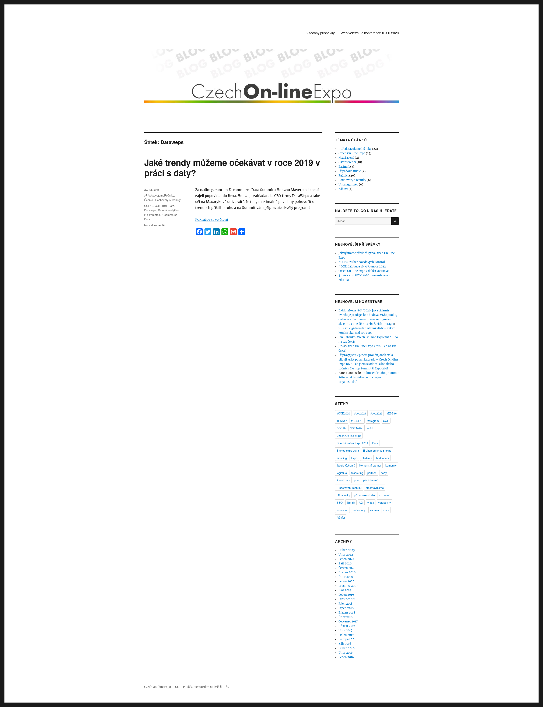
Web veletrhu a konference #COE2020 (370, 32)
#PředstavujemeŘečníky (159, 195)
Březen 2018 (347, 612)
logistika (342, 473)
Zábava (343, 189)
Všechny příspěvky (320, 32)
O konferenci (347, 162)
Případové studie (350, 171)
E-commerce (152, 215)
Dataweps (150, 210)
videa (370, 503)
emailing (342, 458)
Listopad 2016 (348, 639)
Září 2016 (345, 644)
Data (171, 206)
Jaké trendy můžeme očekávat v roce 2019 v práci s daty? (232, 167)
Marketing (357, 473)
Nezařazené (346, 158)
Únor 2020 (346, 577)
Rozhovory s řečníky (168, 200)
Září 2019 (345, 590)
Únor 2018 (346, 617)
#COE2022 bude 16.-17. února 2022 (362, 266)
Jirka (342, 346)
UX (361, 503)
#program (373, 421)
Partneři (344, 166)
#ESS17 (342, 421)
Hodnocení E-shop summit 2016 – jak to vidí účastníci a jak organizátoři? (369, 377)
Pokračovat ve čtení (211, 219)
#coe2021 (360, 413)
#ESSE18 (357, 421)
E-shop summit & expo (377, 450)
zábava (374, 510)
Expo (354, 458)
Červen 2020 (347, 568)
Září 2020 (345, 563)
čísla (386, 510)
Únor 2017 (346, 630)
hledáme (367, 458)
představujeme (375, 488)
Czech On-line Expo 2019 (352, 443)
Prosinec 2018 (348, 599)
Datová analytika (168, 210)
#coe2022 (376, 413)
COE (386, 421)
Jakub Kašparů (346, 465)
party (384, 473)
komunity (391, 465)
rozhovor (384, 495)
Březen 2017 (347, 626)
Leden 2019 (346, 595)
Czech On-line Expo (352, 153)
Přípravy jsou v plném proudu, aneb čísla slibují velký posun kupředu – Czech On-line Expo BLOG (368, 359)
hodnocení (382, 458)
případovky (343, 495)
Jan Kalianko (347, 337)
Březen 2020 (347, 572)
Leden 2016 (346, 657)
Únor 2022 (346, 554)
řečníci (341, 517)
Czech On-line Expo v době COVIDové (364, 271)
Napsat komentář (154, 225)
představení (370, 480)
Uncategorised (348, 184)
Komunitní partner (370, 465)
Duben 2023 (347, 550)
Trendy (351, 503)
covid (369, 428)
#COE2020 (343, 413)
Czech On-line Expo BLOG (161, 687)
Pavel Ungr (343, 480)
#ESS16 (391, 413)
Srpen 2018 (346, 608)
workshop (342, 510)
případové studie (364, 495)
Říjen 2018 (346, 603)
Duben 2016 (347, 648)
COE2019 (161, 206)
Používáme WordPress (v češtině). (206, 687)
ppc (356, 480)
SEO (340, 503)
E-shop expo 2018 (348, 450)
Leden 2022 (346, 559)
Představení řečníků (349, 488)
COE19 (148, 206)
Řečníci (149, 200)
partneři (371, 473)
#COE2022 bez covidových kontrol (362, 262)
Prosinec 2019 (348, 586)
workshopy (359, 510)
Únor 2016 (346, 653)
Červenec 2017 (348, 621)
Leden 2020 (346, 581)
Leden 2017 (346, 635)
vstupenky (384, 503)
